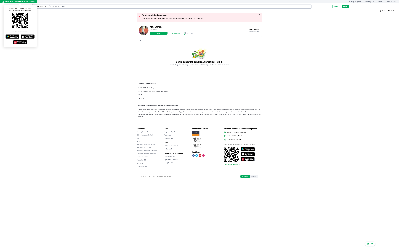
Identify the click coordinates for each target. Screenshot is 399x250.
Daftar (345, 6)
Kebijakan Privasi (169, 163)
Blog (138, 141)
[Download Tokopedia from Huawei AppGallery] (248, 159)
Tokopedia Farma (142, 157)
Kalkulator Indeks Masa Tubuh (146, 154)
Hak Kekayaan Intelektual (145, 135)
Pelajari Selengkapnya (231, 164)
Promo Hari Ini (141, 160)
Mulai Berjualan (369, 1)
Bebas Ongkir (168, 138)
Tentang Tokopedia (355, 1)
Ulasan (152, 41)
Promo (380, 1)
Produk (142, 41)
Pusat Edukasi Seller (171, 146)
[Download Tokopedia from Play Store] (248, 149)
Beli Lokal (140, 163)
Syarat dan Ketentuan (171, 160)
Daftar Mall (168, 149)
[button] (389, 11)
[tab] (142, 41)
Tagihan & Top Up (169, 132)
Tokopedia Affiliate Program (146, 144)
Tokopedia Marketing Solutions (147, 150)
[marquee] (199, 17)
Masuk (336, 6)
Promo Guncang (142, 166)
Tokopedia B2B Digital (144, 147)
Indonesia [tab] (245, 176)
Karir (138, 138)
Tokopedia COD (169, 135)
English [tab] (253, 176)
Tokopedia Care (391, 1)
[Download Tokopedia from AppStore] (248, 154)
